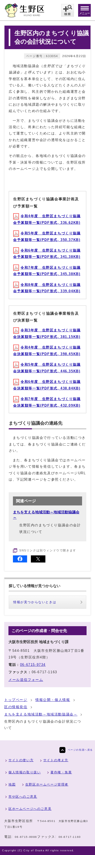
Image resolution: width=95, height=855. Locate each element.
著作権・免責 (61, 772)
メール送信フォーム (25, 680)
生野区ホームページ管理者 (46, 784)
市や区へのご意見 (22, 796)
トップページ (15, 700)
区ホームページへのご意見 (29, 808)
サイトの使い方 (21, 760)
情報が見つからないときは (34, 602)
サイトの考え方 (55, 760)
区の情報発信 (15, 707)
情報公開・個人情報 (52, 700)
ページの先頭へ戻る (80, 750)
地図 (12, 784)
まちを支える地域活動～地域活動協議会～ (40, 714)
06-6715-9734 (33, 665)
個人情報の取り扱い (24, 772)
